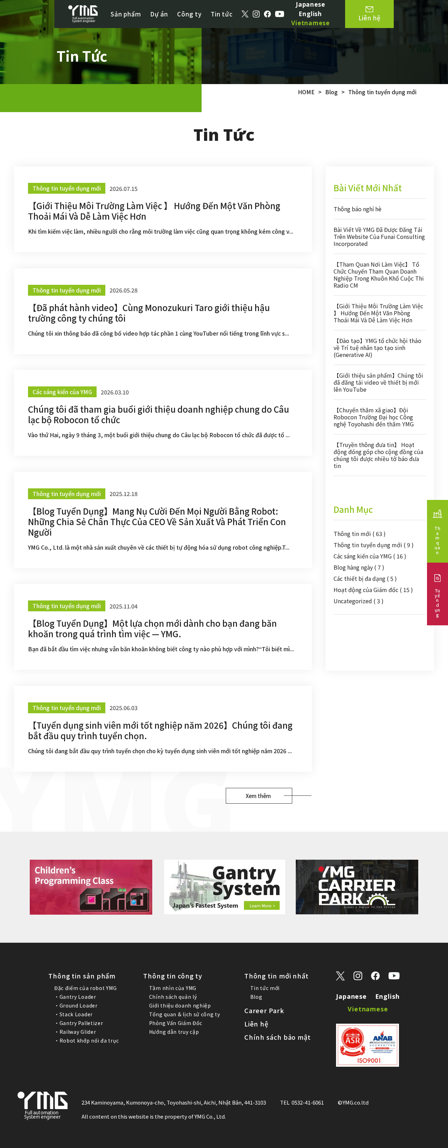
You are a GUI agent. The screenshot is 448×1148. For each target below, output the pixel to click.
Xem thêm (258, 795)
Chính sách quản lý (173, 996)
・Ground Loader (76, 1005)
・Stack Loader (73, 1014)
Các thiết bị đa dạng (365, 578)
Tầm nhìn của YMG (172, 987)
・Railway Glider (75, 1031)
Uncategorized (359, 601)
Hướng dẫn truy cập (174, 1031)
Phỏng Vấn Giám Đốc (175, 1022)
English (310, 14)
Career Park (264, 1010)
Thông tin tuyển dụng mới (374, 545)
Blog (256, 996)
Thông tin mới (360, 533)
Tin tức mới (265, 987)
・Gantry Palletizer (78, 1022)
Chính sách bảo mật (277, 1037)
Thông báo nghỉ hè (358, 209)
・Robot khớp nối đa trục (86, 1040)
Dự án (159, 13)
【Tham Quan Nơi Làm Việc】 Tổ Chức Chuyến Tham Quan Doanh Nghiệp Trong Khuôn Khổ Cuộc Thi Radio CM (379, 274)
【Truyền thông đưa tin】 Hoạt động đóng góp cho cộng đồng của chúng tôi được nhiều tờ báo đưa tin (378, 455)
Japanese (310, 4)
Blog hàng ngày (359, 567)
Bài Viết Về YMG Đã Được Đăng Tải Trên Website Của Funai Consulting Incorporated (379, 236)
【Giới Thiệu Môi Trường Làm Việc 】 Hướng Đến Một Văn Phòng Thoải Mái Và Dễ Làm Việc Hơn (378, 313)
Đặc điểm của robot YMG (85, 987)
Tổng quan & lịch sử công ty (184, 1014)
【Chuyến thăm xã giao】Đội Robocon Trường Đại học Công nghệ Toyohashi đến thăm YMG (374, 417)
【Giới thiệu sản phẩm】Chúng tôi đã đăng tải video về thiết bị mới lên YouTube (378, 382)
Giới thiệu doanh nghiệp (180, 1005)
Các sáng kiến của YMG (370, 556)
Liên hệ (256, 1023)
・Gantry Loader (75, 996)
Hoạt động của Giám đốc (373, 589)
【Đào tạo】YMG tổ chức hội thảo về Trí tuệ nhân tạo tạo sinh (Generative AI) (377, 347)
